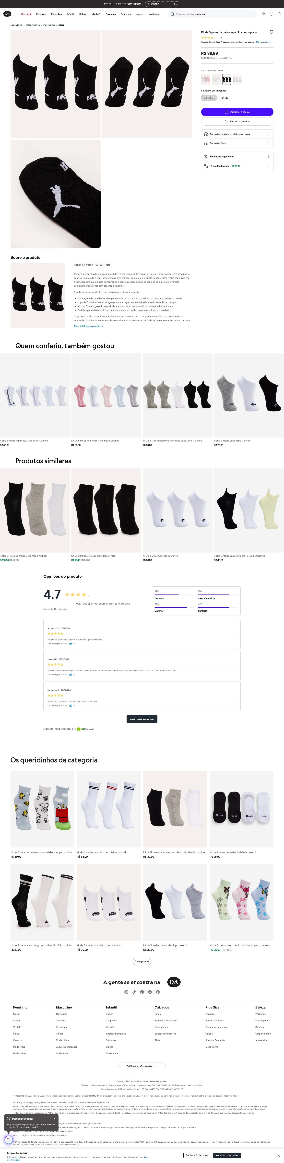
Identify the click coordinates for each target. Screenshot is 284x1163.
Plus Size (212, 1007)
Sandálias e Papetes (165, 1033)
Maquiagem (261, 1020)
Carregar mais (142, 961)
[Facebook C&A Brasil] (158, 992)
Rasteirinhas (161, 1027)
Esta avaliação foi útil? (57, 644)
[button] (213, 14)
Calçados (111, 14)
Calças (16, 1020)
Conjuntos (111, 1020)
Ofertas (25, 14)
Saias (16, 1033)
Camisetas (61, 1013)
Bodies (109, 1013)
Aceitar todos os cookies (227, 1155)
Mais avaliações (263, 42)
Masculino (56, 14)
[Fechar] (278, 1155)
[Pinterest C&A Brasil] (142, 992)
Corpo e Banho (263, 1033)
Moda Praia (19, 1046)
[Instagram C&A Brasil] (126, 992)
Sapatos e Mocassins (166, 1020)
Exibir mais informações (139, 1066)
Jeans (139, 14)
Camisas (60, 1020)
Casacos (17, 1040)
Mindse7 (96, 14)
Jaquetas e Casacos (66, 1046)
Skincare (260, 1027)
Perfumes (260, 1013)
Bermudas (61, 1027)
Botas (158, 1013)
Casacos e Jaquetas (216, 1027)
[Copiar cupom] (176, 4)
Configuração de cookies (197, 1155)
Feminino (41, 14)
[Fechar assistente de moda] (54, 1118)
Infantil (70, 14)
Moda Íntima (19, 1053)
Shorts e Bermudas (116, 1033)
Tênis (157, 1040)
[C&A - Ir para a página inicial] (7, 14)
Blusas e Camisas (214, 1020)
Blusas (16, 1013)
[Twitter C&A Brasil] (150, 992)
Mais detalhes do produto (89, 326)
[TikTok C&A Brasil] (134, 992)
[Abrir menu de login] (263, 14)
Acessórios (261, 1040)
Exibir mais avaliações (142, 719)
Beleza (82, 14)
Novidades (153, 14)
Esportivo (126, 14)
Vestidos (17, 1027)
